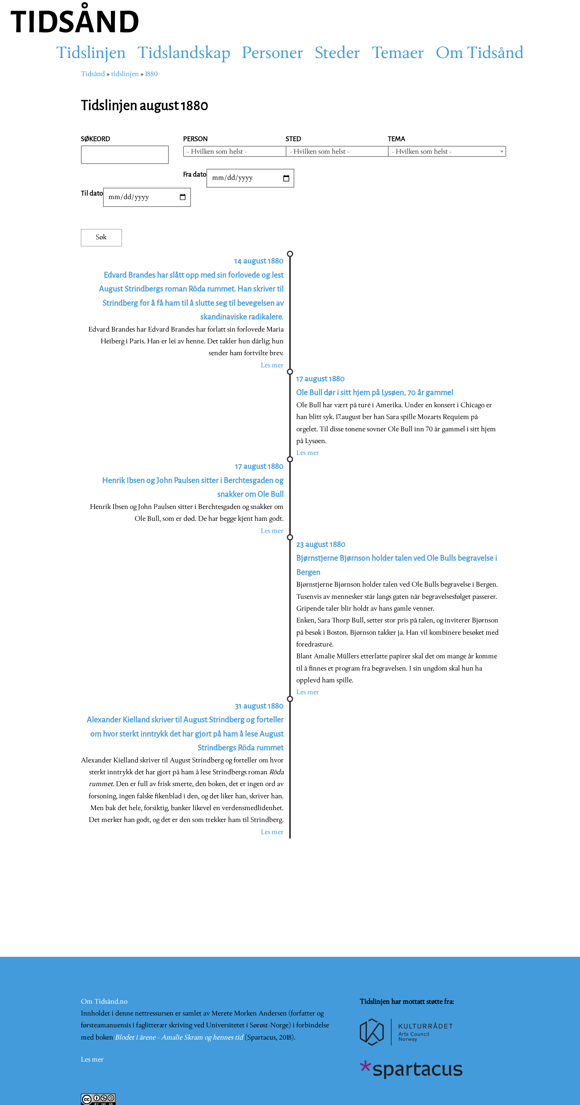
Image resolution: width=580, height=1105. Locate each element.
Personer (272, 54)
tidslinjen (125, 74)
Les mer (272, 365)
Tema (396, 139)
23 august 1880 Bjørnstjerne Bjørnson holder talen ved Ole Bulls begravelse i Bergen (396, 558)
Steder (337, 54)
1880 (151, 74)
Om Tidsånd (480, 54)
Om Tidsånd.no (104, 1002)
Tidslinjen (91, 54)
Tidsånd (93, 74)
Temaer (398, 54)
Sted (293, 139)
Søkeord (95, 139)
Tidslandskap (183, 54)
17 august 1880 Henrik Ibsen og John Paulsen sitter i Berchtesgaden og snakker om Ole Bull (193, 480)
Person (195, 139)
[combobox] (242, 151)
